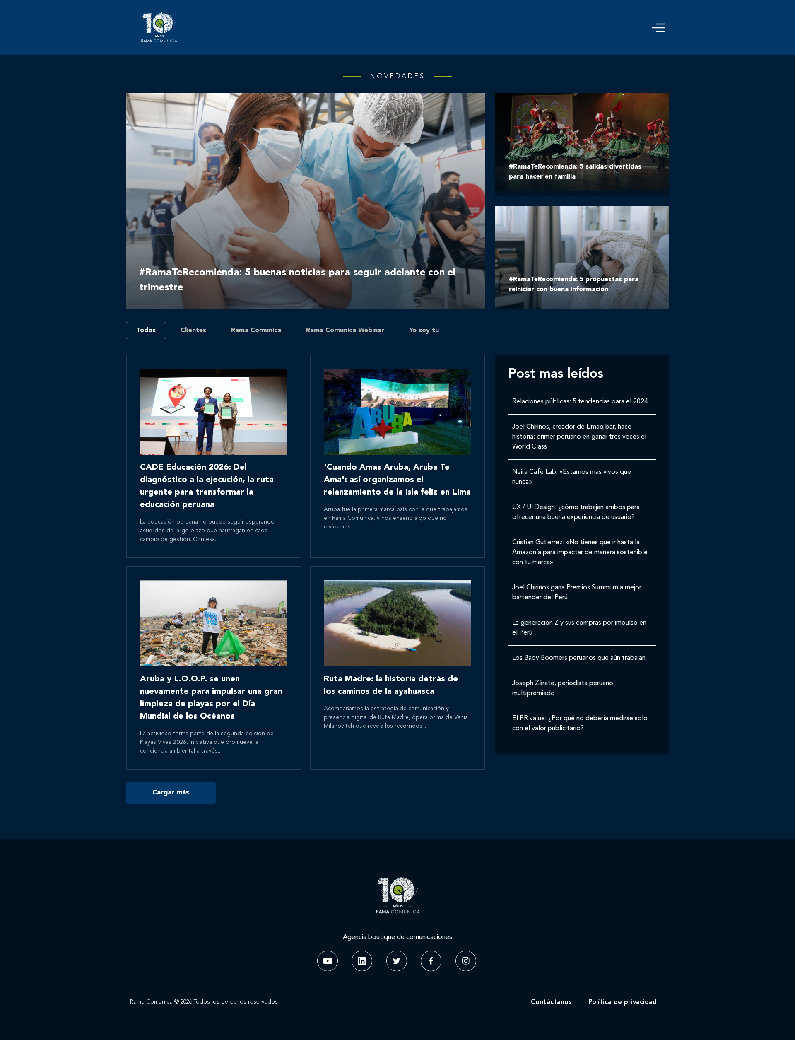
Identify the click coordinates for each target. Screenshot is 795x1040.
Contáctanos (551, 1002)
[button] (658, 28)
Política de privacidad (622, 1002)
